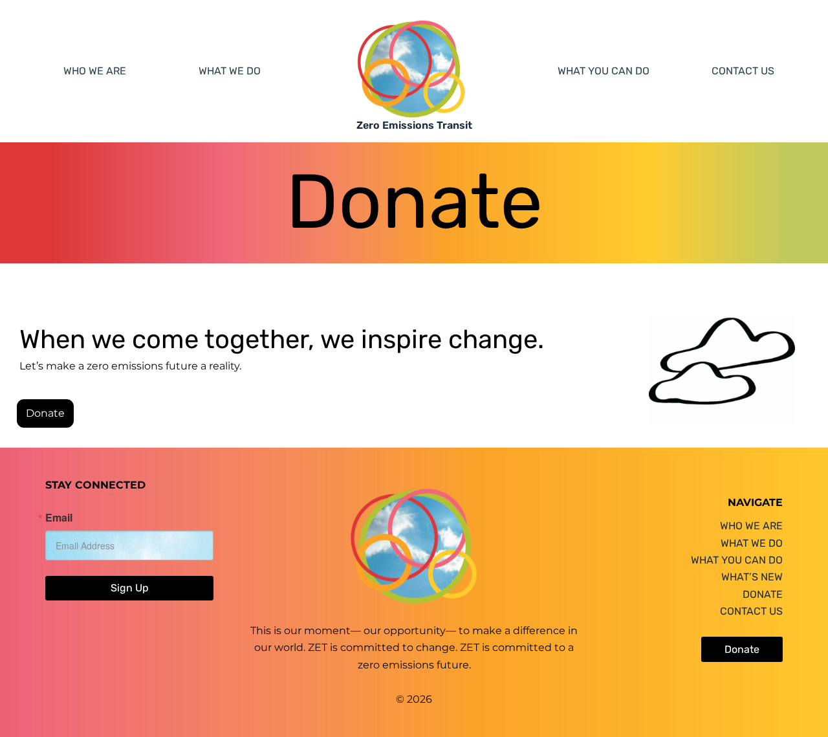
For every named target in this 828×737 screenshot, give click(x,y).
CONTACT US (743, 71)
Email (58, 517)
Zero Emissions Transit (414, 125)
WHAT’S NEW (752, 577)
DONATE (763, 594)
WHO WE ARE (94, 71)
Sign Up (130, 588)
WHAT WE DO (230, 71)
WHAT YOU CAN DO (603, 71)
